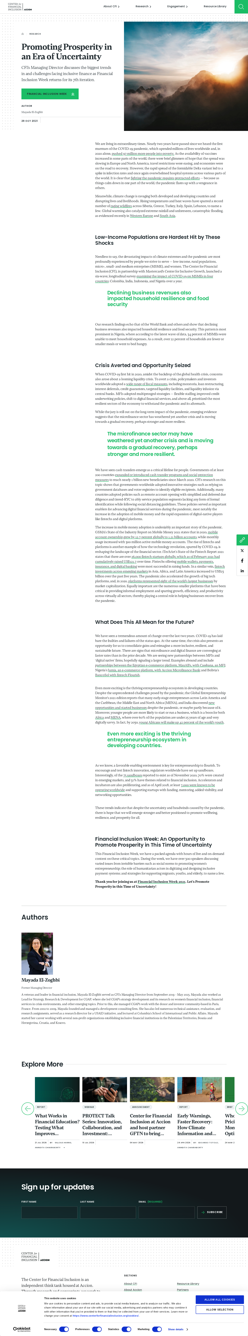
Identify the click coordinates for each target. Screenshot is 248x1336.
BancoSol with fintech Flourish (117, 675)
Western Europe (141, 216)
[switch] (97, 1329)
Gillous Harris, (63, 1143)
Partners (183, 1290)
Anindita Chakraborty (48, 1148)
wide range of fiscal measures (147, 384)
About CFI (110, 6)
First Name (28, 1202)
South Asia (167, 216)
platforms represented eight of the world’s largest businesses (170, 581)
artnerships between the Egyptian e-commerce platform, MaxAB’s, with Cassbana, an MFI (161, 665)
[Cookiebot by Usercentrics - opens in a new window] (22, 1329)
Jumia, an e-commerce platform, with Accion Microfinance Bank (154, 670)
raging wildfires (121, 206)
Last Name (87, 1202)
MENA (116, 717)
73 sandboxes (132, 775)
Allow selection (220, 1309)
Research (142, 6)
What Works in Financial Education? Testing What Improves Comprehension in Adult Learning (57, 1125)
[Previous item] (27, 1108)
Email (151, 1202)
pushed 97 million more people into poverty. (143, 154)
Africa (99, 717)
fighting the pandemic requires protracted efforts (165, 178)
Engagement (176, 6)
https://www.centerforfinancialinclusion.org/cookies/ (106, 1315)
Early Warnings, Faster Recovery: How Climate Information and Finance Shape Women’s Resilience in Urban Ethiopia (198, 1125)
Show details (175, 1329)
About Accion (133, 1290)
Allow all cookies (219, 1299)
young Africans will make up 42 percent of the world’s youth (181, 722)
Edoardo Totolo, (208, 1143)
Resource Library (215, 6)
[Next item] (241, 1108)
